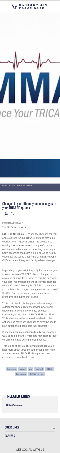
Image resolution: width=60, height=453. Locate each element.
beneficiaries (11, 369)
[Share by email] (11, 214)
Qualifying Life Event (36, 374)
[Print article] (6, 214)
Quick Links (12, 427)
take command (21, 374)
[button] (5, 6)
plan (30, 369)
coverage (23, 369)
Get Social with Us (30, 449)
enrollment (39, 369)
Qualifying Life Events (37, 256)
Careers (10, 435)
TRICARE (49, 369)
